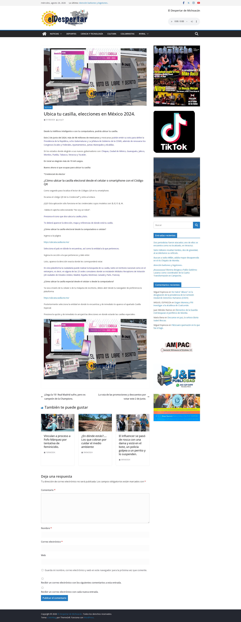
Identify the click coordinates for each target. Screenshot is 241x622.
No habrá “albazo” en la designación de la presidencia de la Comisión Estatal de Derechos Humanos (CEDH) (174, 295)
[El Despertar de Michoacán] (44, 33)
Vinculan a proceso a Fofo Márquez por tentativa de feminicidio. (57, 441)
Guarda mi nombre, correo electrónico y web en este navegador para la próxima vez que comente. (96, 570)
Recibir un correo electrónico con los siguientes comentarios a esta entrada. (81, 582)
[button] (60, 34)
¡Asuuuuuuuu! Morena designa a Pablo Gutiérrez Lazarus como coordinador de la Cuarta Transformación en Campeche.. (175, 272)
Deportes (71, 33)
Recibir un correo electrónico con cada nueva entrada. (69, 591)
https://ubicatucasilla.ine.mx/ (56, 242)
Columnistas (127, 33)
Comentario (48, 490)
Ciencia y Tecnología (92, 33)
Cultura (111, 33)
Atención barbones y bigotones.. (93, 3)
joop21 (61, 120)
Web (43, 555)
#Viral (142, 33)
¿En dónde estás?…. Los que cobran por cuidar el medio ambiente (94, 441)
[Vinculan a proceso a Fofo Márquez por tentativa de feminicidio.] (57, 415)
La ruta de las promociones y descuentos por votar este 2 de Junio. (122, 396)
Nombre (46, 528)
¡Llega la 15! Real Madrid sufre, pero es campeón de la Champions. (64, 396)
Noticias (54, 33)
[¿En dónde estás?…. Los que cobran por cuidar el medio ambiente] (95, 415)
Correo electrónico (52, 541)
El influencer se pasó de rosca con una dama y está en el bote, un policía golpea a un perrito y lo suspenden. (132, 445)
